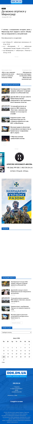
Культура (4, 92)
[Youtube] (25, 406)
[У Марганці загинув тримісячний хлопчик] (6, 138)
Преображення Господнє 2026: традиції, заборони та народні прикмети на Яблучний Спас (20, 91)
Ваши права (4, 110)
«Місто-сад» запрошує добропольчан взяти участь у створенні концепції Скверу (8, 75)
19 (12, 353)
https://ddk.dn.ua (22, 422)
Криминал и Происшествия (5, 100)
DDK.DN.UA (28, 415)
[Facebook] (8, 406)
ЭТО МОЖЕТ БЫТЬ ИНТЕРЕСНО (11, 84)
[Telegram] (12, 406)
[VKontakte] (20, 406)
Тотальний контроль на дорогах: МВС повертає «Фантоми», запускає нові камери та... (21, 300)
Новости (8, 6)
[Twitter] (16, 406)
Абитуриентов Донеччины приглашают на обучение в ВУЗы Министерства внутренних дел (24, 76)
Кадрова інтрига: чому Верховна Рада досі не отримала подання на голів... (20, 308)
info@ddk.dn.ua (22, 395)
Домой (3, 6)
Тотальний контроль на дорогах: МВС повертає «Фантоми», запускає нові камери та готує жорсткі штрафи (18, 109)
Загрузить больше (16, 322)
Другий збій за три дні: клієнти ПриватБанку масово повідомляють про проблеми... (21, 291)
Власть (3, 121)
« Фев (3, 362)
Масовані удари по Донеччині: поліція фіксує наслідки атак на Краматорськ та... (19, 316)
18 (8, 353)
